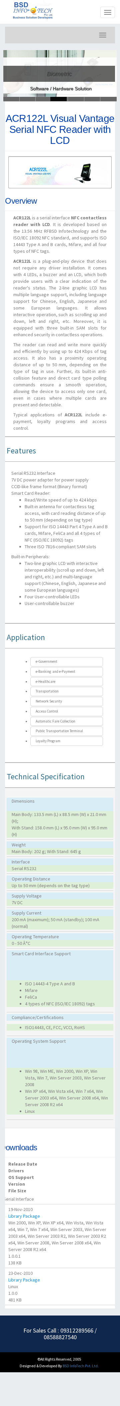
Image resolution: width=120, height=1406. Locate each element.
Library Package (24, 1216)
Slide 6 (11, 99)
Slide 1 (28, 99)
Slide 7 (108, 99)
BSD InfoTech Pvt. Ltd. (81, 1365)
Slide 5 (92, 99)
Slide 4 (76, 99)
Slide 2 (44, 99)
